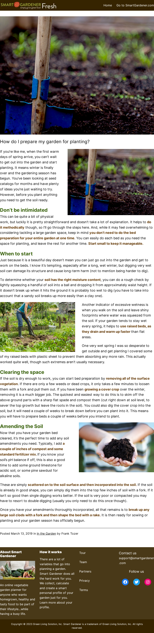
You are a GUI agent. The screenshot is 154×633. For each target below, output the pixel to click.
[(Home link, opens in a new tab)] (28, 5)
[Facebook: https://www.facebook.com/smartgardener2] (125, 582)
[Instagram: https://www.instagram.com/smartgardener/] (147, 582)
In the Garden (46, 533)
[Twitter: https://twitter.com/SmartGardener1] (136, 582)
